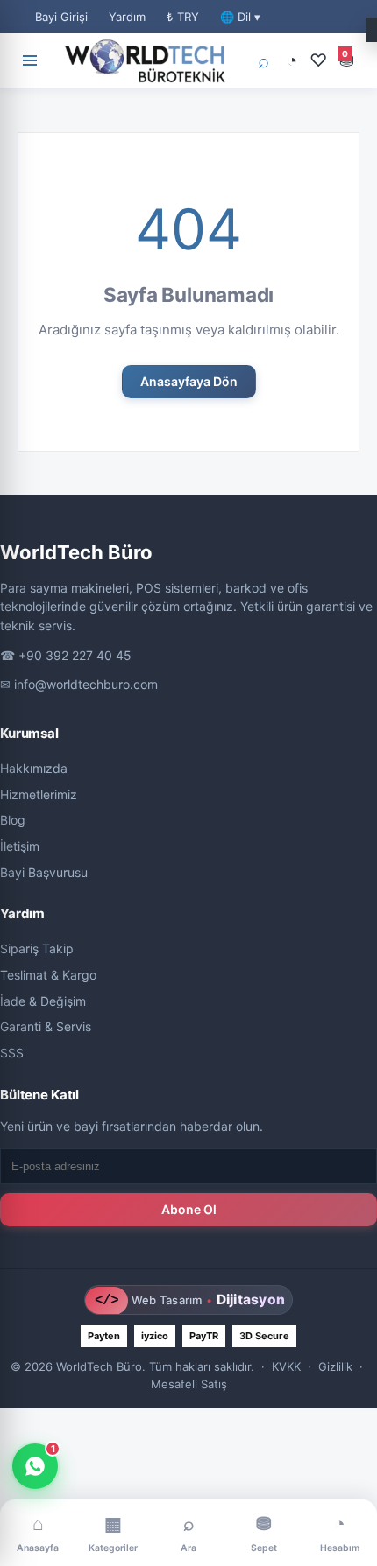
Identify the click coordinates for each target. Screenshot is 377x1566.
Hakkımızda (34, 768)
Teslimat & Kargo (48, 974)
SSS (12, 1052)
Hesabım (339, 1533)
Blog (12, 819)
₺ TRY (183, 17)
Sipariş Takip (37, 948)
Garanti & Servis (45, 1026)
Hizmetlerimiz (38, 794)
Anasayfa (38, 1533)
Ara (188, 1533)
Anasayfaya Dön (189, 381)
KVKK (286, 1366)
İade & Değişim (43, 1001)
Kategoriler (113, 1533)
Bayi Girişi (61, 17)
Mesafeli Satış (189, 1384)
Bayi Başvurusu (44, 872)
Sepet (264, 1533)
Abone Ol (189, 1209)
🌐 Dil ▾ (240, 17)
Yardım (127, 17)
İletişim (19, 846)
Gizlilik (335, 1366)
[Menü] (30, 60)
